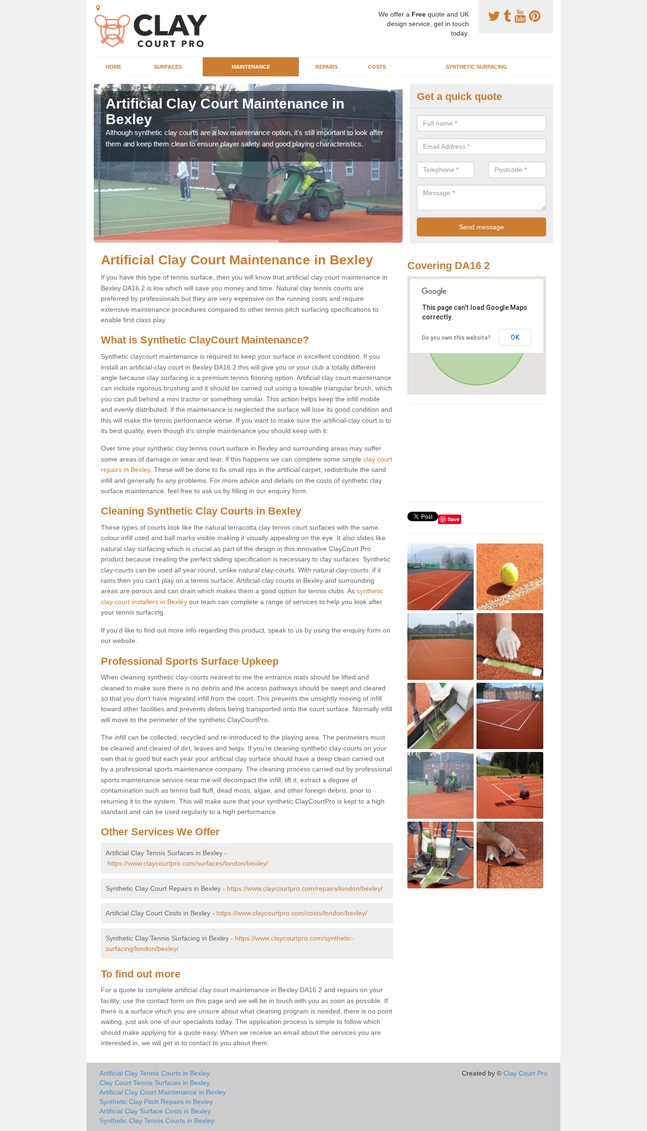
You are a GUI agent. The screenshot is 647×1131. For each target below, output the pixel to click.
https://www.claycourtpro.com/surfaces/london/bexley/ (188, 863)
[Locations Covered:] (98, 8)
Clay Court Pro (525, 1073)
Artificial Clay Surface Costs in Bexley (155, 1111)
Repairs (326, 67)
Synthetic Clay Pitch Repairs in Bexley (156, 1101)
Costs (377, 67)
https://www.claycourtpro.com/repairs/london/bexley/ (305, 888)
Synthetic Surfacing (476, 67)
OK (515, 337)
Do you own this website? (456, 338)
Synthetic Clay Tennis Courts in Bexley (156, 1120)
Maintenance (251, 67)
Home (113, 67)
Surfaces (168, 67)
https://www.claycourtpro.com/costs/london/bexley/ (291, 913)
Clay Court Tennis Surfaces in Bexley (154, 1082)
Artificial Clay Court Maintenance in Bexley (162, 1092)
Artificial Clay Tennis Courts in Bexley (154, 1073)
